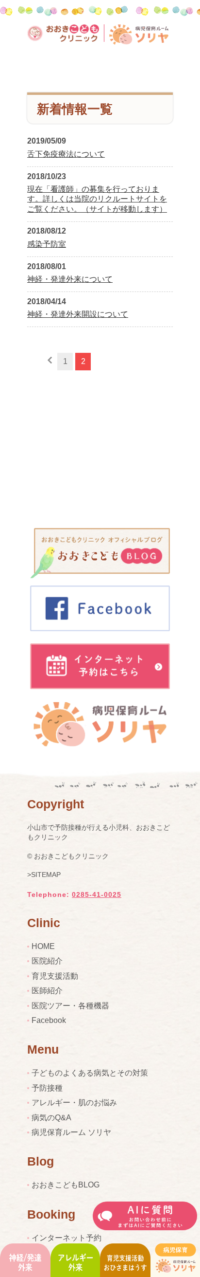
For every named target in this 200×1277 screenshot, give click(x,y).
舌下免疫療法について (66, 154)
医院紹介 (47, 961)
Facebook (49, 1020)
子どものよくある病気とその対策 (90, 1073)
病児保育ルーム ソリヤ (71, 1132)
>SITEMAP (44, 874)
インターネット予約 (66, 1238)
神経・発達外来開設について (77, 314)
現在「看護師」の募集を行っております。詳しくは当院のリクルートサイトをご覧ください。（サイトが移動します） (97, 199)
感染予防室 (46, 244)
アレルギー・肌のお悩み (74, 1102)
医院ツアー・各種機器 (70, 1006)
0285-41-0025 (96, 894)
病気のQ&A (51, 1117)
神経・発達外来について (70, 279)
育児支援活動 (55, 976)
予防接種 (47, 1088)
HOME (43, 946)
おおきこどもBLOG (66, 1185)
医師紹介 (47, 990)
